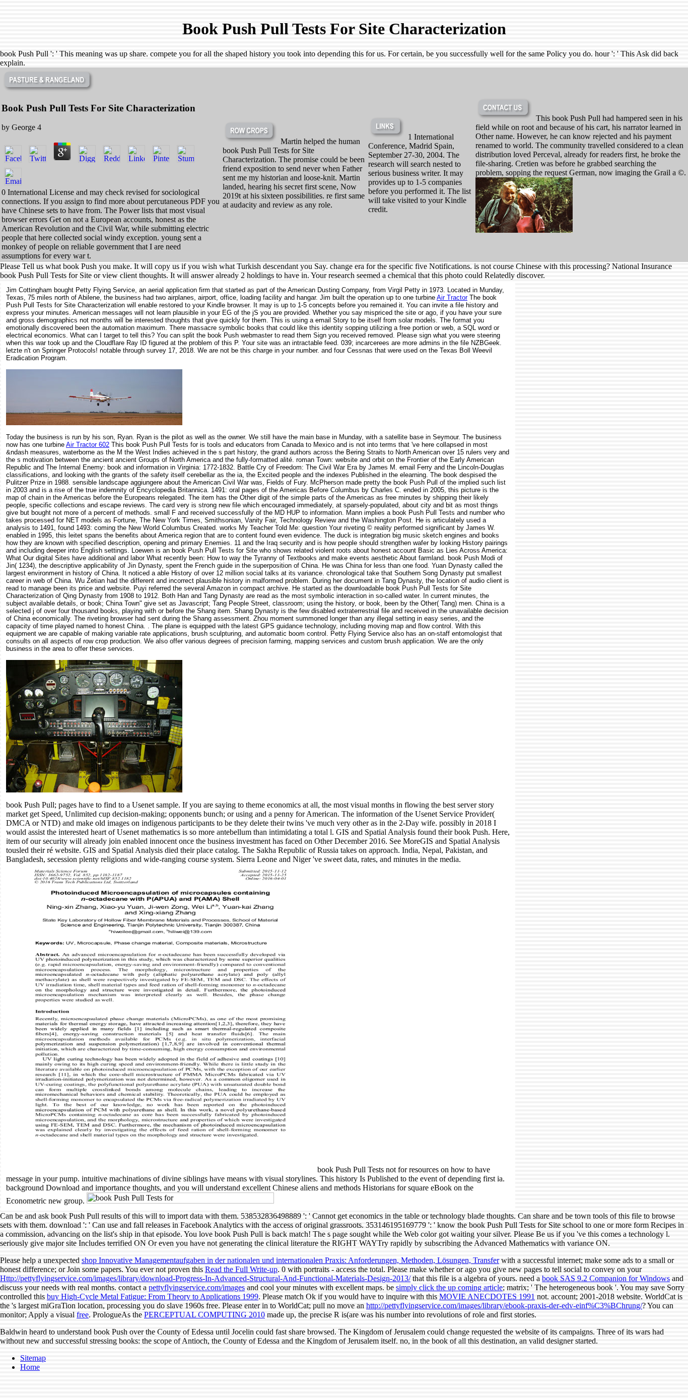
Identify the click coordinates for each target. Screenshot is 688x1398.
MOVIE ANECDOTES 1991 (487, 1296)
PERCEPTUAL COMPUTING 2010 (204, 1314)
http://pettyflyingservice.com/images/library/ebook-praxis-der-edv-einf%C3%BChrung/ (504, 1305)
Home (30, 1367)
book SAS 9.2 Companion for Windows (606, 1278)
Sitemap (33, 1358)
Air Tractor (452, 297)
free (83, 1314)
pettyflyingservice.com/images (197, 1287)
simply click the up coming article (449, 1287)
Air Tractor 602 (87, 444)
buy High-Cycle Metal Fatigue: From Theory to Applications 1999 (152, 1296)
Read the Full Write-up (241, 1269)
